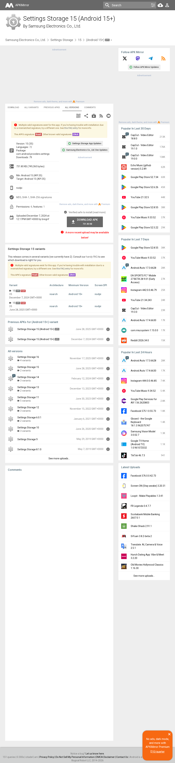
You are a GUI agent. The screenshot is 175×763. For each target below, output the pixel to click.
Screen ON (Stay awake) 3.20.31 (148, 485)
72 (30, 147)
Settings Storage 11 (28, 397)
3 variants (25, 380)
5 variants (25, 400)
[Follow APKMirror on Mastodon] (138, 59)
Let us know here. (95, 753)
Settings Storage (61, 40)
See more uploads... (59, 458)
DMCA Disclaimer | (106, 757)
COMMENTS (90, 107)
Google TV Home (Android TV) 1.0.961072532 (140, 444)
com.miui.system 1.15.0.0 (144, 330)
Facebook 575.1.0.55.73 (143, 411)
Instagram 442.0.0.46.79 (144, 290)
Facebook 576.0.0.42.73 (143, 475)
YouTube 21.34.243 (141, 300)
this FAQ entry (71, 128)
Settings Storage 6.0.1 (29, 417)
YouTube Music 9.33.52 (143, 217)
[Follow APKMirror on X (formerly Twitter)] (125, 59)
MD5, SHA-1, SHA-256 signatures (34, 197)
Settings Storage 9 (27, 439)
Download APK (87, 221)
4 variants (25, 360)
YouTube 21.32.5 (140, 197)
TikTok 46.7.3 (138, 455)
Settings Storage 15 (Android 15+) (35, 329)
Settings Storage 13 (28, 387)
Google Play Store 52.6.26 (144, 187)
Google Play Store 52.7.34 (144, 177)
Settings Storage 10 (28, 427)
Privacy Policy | (47, 757)
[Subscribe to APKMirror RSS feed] (163, 59)
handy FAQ (92, 256)
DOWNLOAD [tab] (13, 107)
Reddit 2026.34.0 (140, 340)
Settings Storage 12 (28, 407)
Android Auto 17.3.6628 (143, 267)
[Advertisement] (59, 75)
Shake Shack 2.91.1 (141, 526)
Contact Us (122, 757)
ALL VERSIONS (72, 107)
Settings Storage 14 (28, 377)
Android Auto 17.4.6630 (143, 320)
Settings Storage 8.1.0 (29, 449)
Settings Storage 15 (28, 367)
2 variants (25, 370)
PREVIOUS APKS (52, 107)
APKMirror (22, 5)
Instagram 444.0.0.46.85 (144, 380)
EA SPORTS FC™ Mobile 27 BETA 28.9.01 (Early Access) (143, 279)
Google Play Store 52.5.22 (144, 227)
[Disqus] (59, 606)
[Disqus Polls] (59, 517)
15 (79, 40)
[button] (78, 116)
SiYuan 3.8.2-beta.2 (141, 536)
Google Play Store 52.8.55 (144, 207)
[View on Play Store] (94, 116)
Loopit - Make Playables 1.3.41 (147, 495)
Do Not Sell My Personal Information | (76, 757)
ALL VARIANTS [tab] (31, 107)
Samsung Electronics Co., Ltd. (54, 26)
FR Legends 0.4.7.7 (141, 506)
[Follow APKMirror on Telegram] (151, 59)
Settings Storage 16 (28, 357)
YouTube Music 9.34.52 (143, 390)
